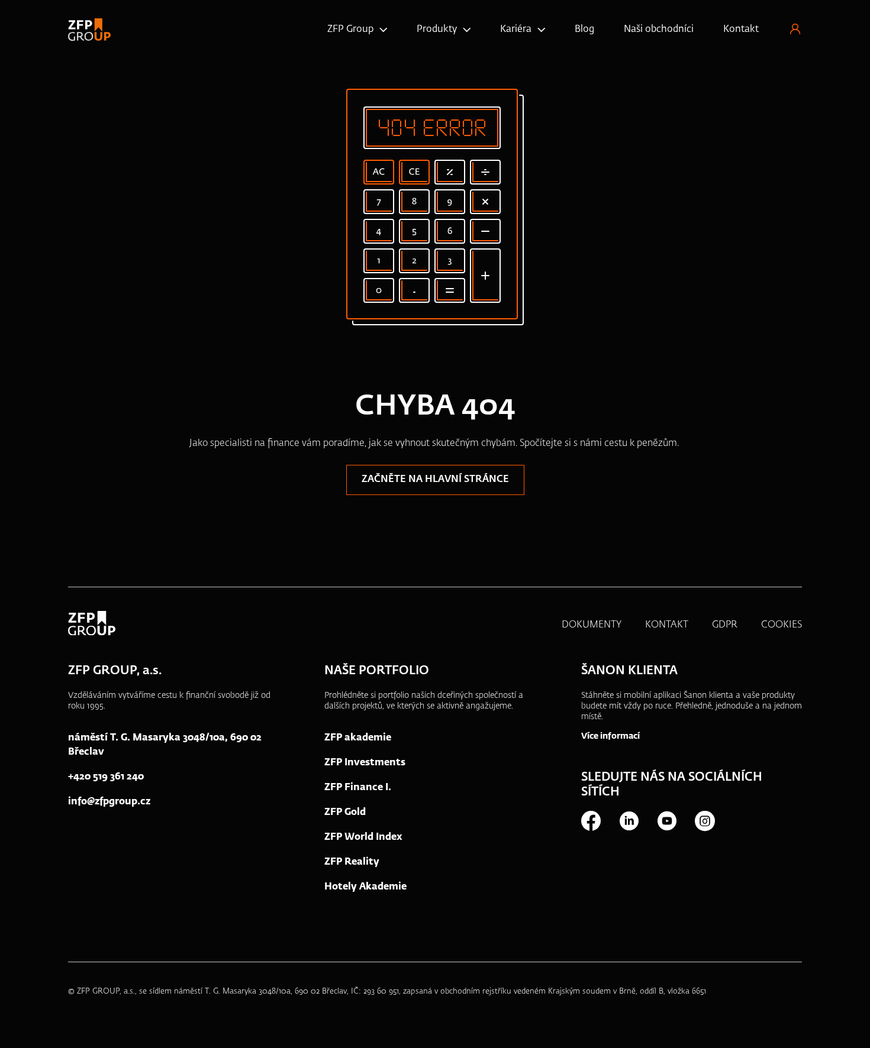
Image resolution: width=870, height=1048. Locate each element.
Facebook (590, 820)
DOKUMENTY (591, 625)
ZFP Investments (364, 763)
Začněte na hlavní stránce (435, 479)
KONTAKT (666, 625)
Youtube (666, 820)
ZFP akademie (357, 738)
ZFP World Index (363, 837)
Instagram (704, 820)
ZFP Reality (351, 862)
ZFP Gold (345, 812)
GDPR (724, 625)
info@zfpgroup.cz (109, 802)
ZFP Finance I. (357, 788)
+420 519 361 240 (106, 777)
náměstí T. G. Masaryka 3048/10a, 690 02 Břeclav (165, 745)
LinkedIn (628, 820)
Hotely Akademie (365, 887)
